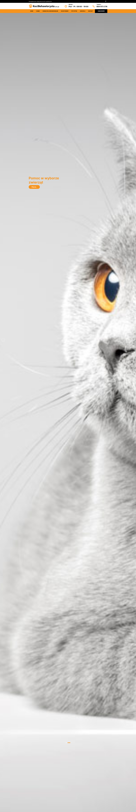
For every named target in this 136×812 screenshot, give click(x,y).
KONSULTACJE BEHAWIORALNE (50, 11)
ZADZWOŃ (101, 11)
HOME (31, 11)
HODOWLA (82, 11)
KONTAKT (90, 11)
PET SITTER (74, 11)
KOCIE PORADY (64, 11)
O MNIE (38, 11)
